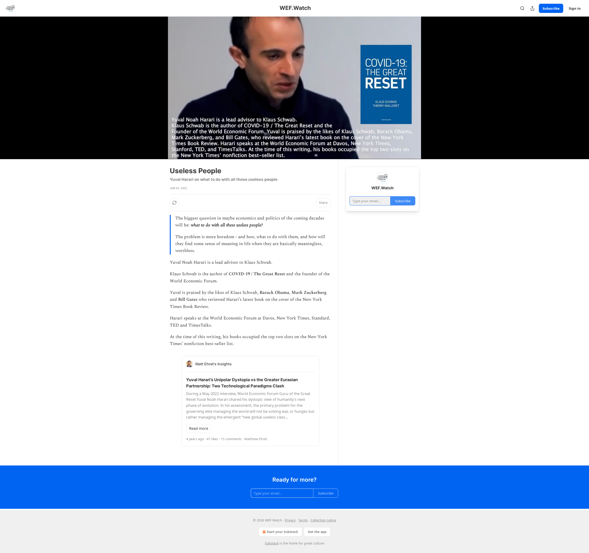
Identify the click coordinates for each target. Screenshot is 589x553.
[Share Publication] (532, 8)
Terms (303, 520)
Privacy (290, 520)
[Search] (522, 8)
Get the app (317, 532)
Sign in (575, 8)
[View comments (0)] (431, 87)
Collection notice (323, 520)
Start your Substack (282, 532)
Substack (272, 543)
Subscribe (551, 8)
